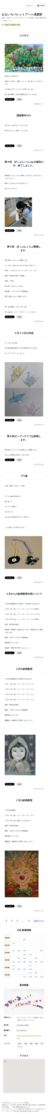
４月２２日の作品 (24, 333)
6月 (41, 951)
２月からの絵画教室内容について (24, 593)
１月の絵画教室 (23, 800)
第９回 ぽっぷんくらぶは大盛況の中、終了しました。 (24, 164)
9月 (24, 940)
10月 (30, 954)
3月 (24, 951)
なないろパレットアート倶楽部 (22, 14)
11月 (36, 962)
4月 (30, 965)
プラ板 (24, 476)
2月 (19, 951)
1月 (13, 943)
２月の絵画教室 (23, 669)
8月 (19, 962)
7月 (13, 962)
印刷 (19, 99)
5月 (36, 958)
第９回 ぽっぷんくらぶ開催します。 (24, 248)
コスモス (24, 35)
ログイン (30, 5)
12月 (41, 962)
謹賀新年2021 (24, 115)
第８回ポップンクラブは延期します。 (24, 438)
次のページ (39, 920)
